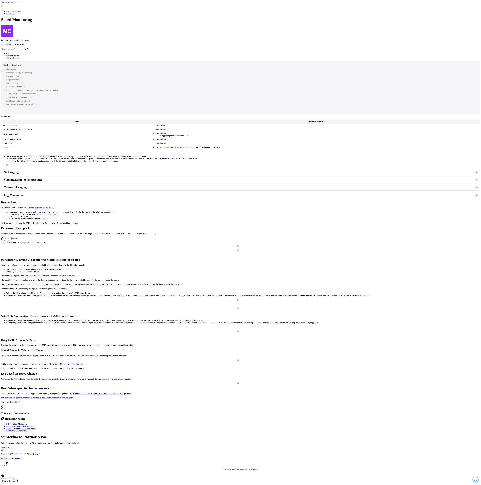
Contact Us (10, 13)
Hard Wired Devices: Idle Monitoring (21, 426)
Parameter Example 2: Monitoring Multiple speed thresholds (32, 90)
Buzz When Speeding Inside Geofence (22, 104)
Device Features (12, 56)
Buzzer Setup (12, 83)
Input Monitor (59, 276)
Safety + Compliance (14, 58)
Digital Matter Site (13, 11)
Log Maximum (12, 80)
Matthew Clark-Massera (19, 40)
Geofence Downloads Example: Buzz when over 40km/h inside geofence (102, 393)
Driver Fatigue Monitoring (16, 424)
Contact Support (14, 458)
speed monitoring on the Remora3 (173, 147)
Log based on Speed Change (18, 101)
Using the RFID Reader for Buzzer (22, 94)
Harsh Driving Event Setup (17, 431)
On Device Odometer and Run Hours (21, 428)
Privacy (4, 458)
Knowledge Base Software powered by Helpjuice (241, 469)
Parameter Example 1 (15, 87)
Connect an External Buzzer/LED (41, 208)
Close (4, 481)
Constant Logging (14, 76)
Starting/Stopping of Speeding (19, 73)
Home (8, 53)
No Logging (11, 69)
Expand (12, 481)
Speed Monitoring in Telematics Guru (70, 364)
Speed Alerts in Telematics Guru (20, 97)
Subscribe (5, 447)
